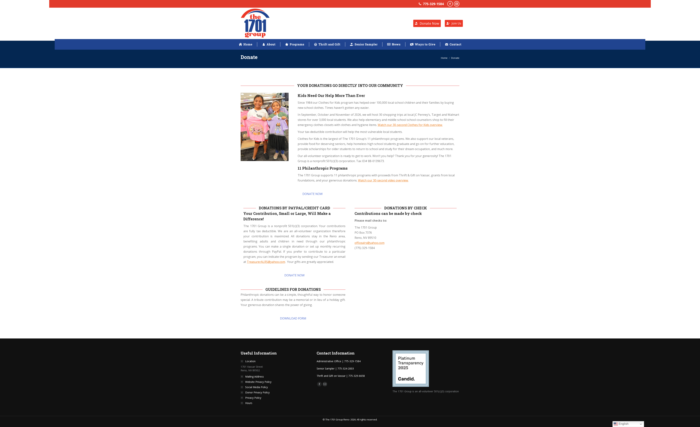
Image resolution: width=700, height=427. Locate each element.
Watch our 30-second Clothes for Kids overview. (410, 125)
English (623, 423)
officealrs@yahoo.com (369, 243)
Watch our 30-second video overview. (383, 180)
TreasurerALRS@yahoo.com (266, 262)
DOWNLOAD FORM (293, 318)
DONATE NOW (312, 194)
